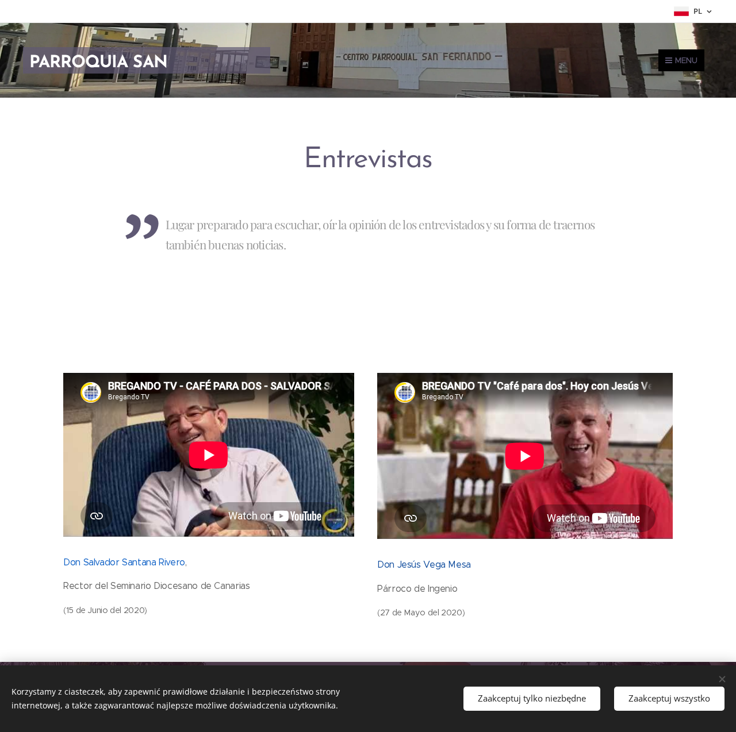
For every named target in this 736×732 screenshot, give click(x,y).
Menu (686, 60)
